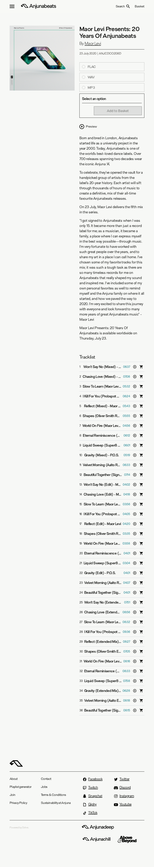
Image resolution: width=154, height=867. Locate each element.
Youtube (126, 804)
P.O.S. (114, 455)
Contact (46, 779)
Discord (125, 787)
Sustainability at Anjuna (56, 803)
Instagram (127, 796)
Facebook (95, 779)
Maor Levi (93, 43)
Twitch (93, 787)
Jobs (44, 787)
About (14, 779)
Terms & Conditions (53, 795)
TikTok (92, 813)
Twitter (125, 779)
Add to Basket (118, 111)
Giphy (92, 804)
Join (12, 795)
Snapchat (95, 796)
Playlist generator (20, 787)
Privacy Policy (18, 803)
